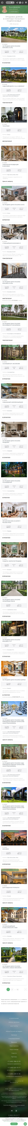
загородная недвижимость (14, 1070)
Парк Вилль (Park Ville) (12, 174)
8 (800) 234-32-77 (14, 1115)
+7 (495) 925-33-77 (14, 1067)
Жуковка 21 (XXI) (11, 56)
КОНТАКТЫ (14, 1026)
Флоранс (9, 569)
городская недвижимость (14, 1063)
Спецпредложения (14, 1038)
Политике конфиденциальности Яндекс (14, 1102)
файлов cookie (20, 1121)
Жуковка (9, 936)
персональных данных (9, 1121)
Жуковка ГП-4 (10, 649)
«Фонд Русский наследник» (14, 1031)
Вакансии (14, 1042)
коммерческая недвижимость (14, 1076)
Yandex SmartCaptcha (16, 1100)
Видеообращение (14, 7)
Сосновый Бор (10, 372)
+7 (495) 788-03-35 (14, 1061)
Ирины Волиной (13, 9)
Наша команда (14, 1049)
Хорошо (14, 1123)
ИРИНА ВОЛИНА (14, 1022)
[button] (3, 34)
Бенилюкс (9, 410)
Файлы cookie (14, 1106)
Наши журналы (14, 1046)
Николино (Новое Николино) (14, 976)
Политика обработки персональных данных (14, 1105)
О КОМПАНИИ (14, 1018)
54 (17, 989)
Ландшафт (9, 450)
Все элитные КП (14, 1082)
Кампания (14, 1035)
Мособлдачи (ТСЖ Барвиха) (14, 333)
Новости (14, 1053)
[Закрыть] (26, 7)
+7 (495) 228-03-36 (14, 1074)
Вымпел (9, 688)
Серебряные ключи (12, 609)
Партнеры (14, 1056)
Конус (8, 134)
